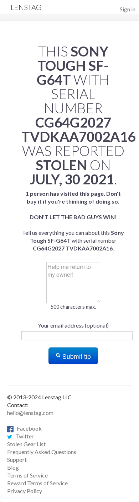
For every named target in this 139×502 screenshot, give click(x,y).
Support (17, 459)
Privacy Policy (24, 490)
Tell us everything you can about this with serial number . (73, 221)
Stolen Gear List (26, 444)
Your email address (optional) (73, 325)
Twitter (23, 436)
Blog (13, 467)
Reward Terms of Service (37, 483)
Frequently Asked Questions (41, 451)
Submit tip (76, 356)
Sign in (127, 9)
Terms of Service (27, 475)
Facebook (28, 428)
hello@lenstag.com (30, 412)
